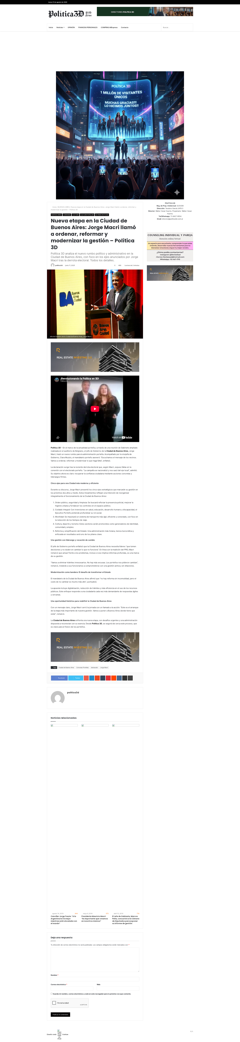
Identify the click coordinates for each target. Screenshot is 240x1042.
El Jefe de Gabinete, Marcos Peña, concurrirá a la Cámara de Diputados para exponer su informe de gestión (125, 920)
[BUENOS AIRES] (70, 14)
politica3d (59, 265)
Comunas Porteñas (82, 667)
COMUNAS (66, 215)
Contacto (124, 27)
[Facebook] (191, 2)
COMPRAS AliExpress (109, 27)
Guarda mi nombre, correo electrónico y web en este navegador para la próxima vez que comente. (92, 994)
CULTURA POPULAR (87, 215)
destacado (94, 667)
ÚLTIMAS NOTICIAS (102, 215)
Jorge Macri (104, 667)
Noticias (59, 27)
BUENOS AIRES (64, 207)
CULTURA (75, 215)
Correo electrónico (59, 984)
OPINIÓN (71, 27)
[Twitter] (187, 2)
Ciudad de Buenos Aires (66, 667)
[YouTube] (184, 2)
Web (98, 984)
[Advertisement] (120, 51)
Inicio (51, 27)
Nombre (54, 975)
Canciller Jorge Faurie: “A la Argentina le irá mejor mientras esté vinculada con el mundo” (64, 920)
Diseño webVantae (57, 1034)
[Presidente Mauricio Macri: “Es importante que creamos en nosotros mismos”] (95, 818)
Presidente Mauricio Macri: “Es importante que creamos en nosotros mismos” (95, 918)
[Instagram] (180, 2)
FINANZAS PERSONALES (87, 27)
